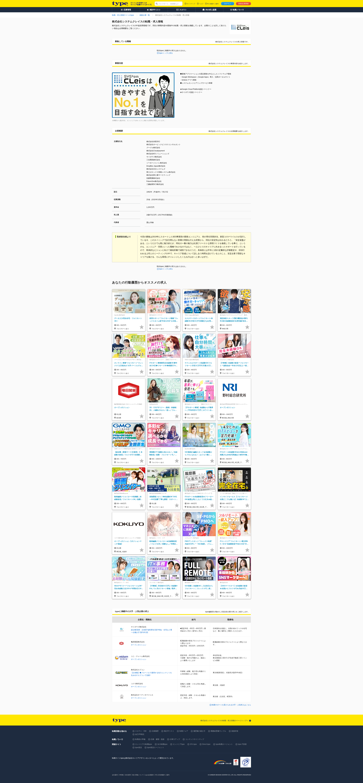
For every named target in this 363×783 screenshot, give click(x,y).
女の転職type (162, 744)
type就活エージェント (155, 747)
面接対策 (234, 731)
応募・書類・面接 (157, 739)
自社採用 (128, 775)
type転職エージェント (224, 744)
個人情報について (138, 775)
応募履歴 (155, 731)
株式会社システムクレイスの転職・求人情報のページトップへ (224, 721)
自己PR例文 (139, 734)
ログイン (227, 4)
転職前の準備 (140, 739)
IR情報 (121, 775)
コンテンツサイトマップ (194, 739)
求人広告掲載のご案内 (162, 775)
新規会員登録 (243, 4)
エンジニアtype (179, 744)
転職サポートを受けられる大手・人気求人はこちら (231, 705)
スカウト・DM (140, 731)
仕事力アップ (175, 739)
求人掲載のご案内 (213, 4)
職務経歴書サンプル (218, 731)
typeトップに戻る (166, 53)
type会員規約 (149, 775)
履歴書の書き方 (199, 731)
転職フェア (184, 731)
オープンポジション (138, 645)
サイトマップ (191, 4)
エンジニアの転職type (143, 744)
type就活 (138, 747)
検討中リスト (169, 731)
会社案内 (115, 775)
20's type (193, 744)
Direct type (206, 744)
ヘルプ (201, 4)
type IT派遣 (242, 744)
